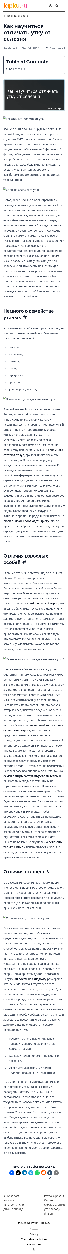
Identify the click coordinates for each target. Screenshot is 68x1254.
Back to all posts (17, 16)
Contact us (34, 1244)
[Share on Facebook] (11, 1172)
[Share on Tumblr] (49, 1172)
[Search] (56, 5)
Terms (34, 1229)
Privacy (34, 1234)
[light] (51, 6)
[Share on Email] (56, 1172)
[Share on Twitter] (18, 1172)
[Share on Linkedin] (24, 1172)
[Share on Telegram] (30, 1172)
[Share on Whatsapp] (37, 1172)
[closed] (63, 6)
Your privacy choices (34, 1239)
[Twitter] (34, 1249)
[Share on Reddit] (43, 1172)
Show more (17, 69)
